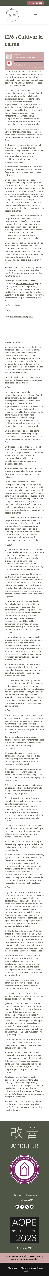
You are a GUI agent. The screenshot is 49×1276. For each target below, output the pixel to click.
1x (20, 64)
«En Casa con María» (25, 283)
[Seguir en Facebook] (22, 1207)
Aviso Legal (35, 1256)
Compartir (38, 68)
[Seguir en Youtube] (32, 1207)
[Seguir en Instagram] (17, 1207)
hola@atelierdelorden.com (26, 1195)
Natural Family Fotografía (21, 316)
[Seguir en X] (27, 1207)
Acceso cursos (35, 3)
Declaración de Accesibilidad (24, 1259)
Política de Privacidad (16, 1256)
